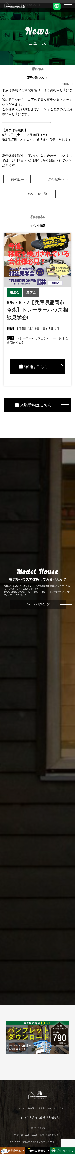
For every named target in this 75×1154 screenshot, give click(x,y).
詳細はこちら (35, 366)
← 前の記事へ (17, 179)
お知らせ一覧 (37, 194)
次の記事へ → (58, 179)
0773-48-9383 (42, 1118)
